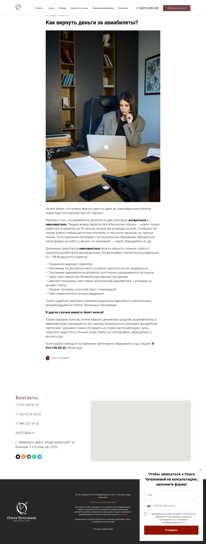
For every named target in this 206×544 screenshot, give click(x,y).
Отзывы (62, 8)
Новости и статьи (79, 8)
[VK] (29, 456)
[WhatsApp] (34, 456)
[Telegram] (39, 456)
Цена (51, 8)
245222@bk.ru (25, 433)
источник (124, 514)
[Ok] (23, 456)
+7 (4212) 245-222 (147, 8)
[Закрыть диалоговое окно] (200, 470)
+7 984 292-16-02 (27, 423)
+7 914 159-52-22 (27, 405)
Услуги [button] (38, 8)
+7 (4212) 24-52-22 (28, 414)
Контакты (123, 8)
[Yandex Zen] (18, 456)
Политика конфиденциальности (103, 502)
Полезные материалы (103, 8)
